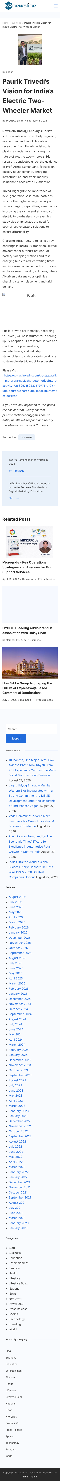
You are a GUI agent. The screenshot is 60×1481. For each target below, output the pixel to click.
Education (15, 1258)
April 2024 (16, 1039)
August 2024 (17, 1019)
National (14, 1288)
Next (12, 498)
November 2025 (20, 942)
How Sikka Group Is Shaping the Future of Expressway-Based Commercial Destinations (27, 688)
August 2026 (17, 897)
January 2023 (18, 1116)
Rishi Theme (30, 1476)
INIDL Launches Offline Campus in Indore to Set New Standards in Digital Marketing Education (29, 487)
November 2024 (20, 1004)
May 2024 (16, 1034)
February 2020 (19, 1223)
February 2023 (19, 1111)
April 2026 (16, 917)
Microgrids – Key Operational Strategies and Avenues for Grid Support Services (27, 567)
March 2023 (17, 1105)
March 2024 (17, 1044)
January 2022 (18, 1177)
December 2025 (20, 937)
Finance (14, 1268)
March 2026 (17, 922)
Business (7, 71)
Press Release (46, 579)
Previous (19, 470)
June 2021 (16, 1213)
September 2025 (20, 953)
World (13, 1329)
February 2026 (19, 927)
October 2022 (18, 1131)
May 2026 (15, 912)
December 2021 (19, 1182)
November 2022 (20, 1126)
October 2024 (18, 1009)
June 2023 (16, 1090)
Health (13, 1273)
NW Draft (15, 1298)
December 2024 (20, 998)
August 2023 (17, 1080)
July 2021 (15, 1207)
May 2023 (15, 1095)
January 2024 (18, 1054)
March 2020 (17, 1218)
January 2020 (18, 1228)
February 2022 (19, 1172)
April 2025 (16, 978)
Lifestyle (14, 1278)
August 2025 (17, 958)
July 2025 (15, 963)
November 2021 (19, 1187)
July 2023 (15, 1085)
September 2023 (20, 1075)
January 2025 (18, 993)
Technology (17, 1319)
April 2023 (16, 1100)
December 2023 (20, 1060)
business (26, 437)
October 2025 (18, 948)
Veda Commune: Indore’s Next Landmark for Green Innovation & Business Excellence (31, 821)
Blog (12, 1247)
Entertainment (18, 1263)
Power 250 (16, 1303)
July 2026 (15, 902)
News (12, 1293)
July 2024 (15, 1024)
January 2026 (18, 932)
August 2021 (17, 1202)
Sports (13, 1314)
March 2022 (17, 1167)
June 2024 (16, 1029)
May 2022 (15, 1156)
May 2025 (15, 973)
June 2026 (16, 907)
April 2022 (16, 1162)
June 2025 (16, 968)
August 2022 (17, 1141)
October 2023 (18, 1070)
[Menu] (56, 6)
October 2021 (18, 1192)
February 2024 (19, 1049)
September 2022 (20, 1136)
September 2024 (20, 1014)
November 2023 (20, 1065)
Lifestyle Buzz (18, 1283)
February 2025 (19, 988)
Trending (15, 1324)
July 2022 (15, 1146)
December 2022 (20, 1121)
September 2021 (20, 1197)
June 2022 (16, 1151)
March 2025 (17, 983)
